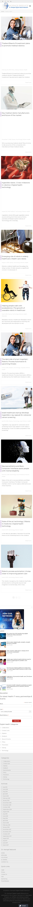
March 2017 (6, 845)
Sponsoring (4, 878)
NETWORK (4, 855)
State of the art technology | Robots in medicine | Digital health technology (16, 524)
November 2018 (7, 805)
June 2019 (5, 789)
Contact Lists (5, 730)
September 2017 (7, 836)
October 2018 (6, 807)
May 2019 (5, 791)
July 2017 (5, 840)
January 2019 (6, 800)
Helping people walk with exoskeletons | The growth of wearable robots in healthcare (13, 308)
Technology (19, 139)
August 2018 (6, 811)
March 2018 (6, 822)
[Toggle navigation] (30, 6)
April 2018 (5, 820)
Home (2, 11)
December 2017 (7, 829)
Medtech (12, 211)
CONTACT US (4, 862)
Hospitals (23, 367)
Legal (2, 869)
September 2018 (7, 809)
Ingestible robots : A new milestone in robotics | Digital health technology (16, 185)
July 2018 (5, 813)
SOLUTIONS (4, 857)
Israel (21, 421)
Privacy (3, 872)
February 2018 (6, 825)
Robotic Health (23, 69)
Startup (17, 69)
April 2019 (5, 793)
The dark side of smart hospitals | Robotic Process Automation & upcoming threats (15, 361)
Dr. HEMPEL (4, 859)
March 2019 (6, 796)
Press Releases (5, 881)
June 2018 (5, 816)
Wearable (4, 316)
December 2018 (7, 802)
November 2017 (7, 831)
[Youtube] (10, 1)
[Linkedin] (8, 1)
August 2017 (6, 838)
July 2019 (5, 787)
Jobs (2, 876)
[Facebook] (5, 1)
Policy (12, 69)
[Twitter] (2, 1)
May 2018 (5, 818)
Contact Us (4, 874)
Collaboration (5, 727)
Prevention (5, 745)
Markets (4, 733)
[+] (16, 28)
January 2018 (6, 827)
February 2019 (6, 798)
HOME (3, 853)
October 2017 (6, 834)
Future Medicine (20, 474)
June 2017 (5, 842)
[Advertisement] (19, 58)
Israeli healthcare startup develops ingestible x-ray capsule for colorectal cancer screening (16, 415)
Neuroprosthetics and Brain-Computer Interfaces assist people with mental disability (15, 468)
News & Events (6, 739)
